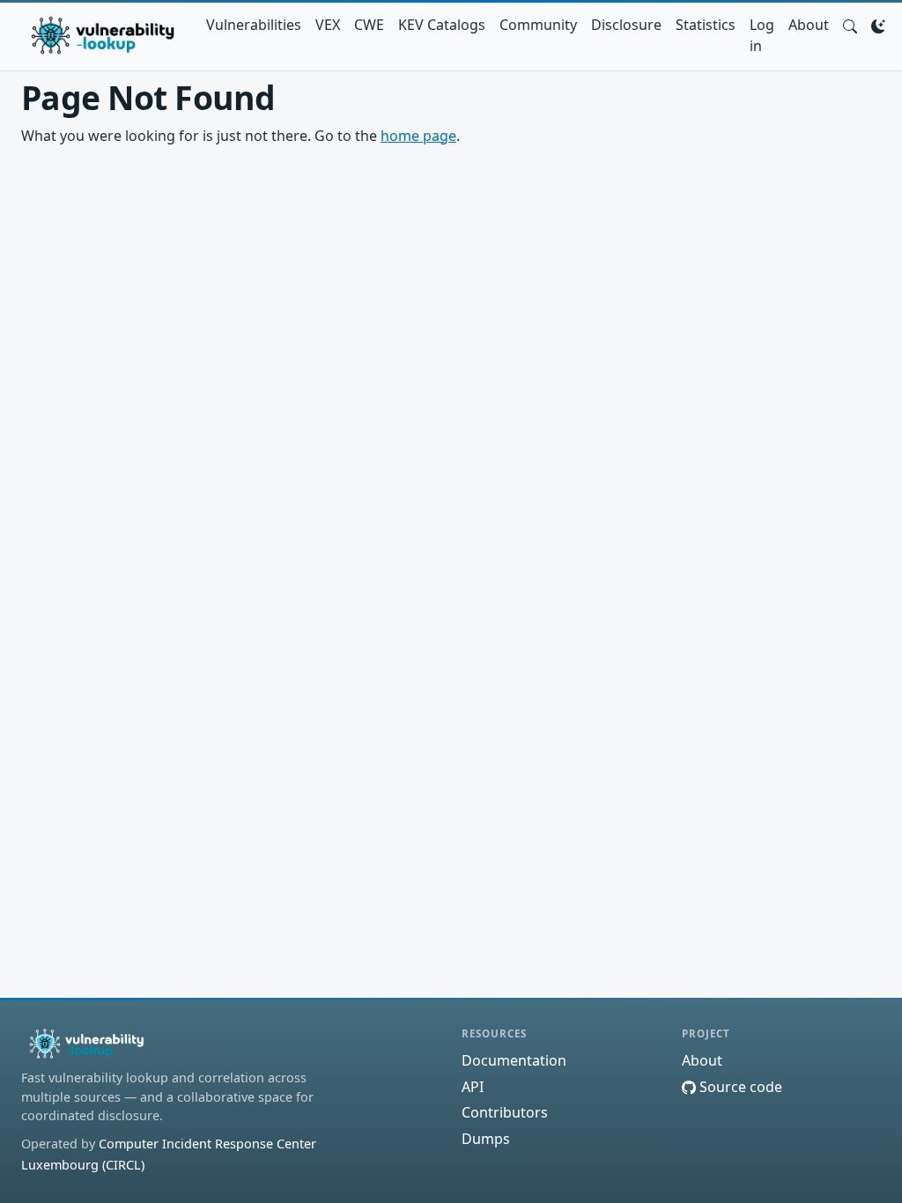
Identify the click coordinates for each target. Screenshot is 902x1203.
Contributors (505, 1112)
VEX (327, 24)
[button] (850, 24)
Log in (762, 35)
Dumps (486, 1138)
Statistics (706, 24)
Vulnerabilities (253, 24)
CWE (369, 24)
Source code (739, 1086)
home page (418, 135)
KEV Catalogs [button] (441, 24)
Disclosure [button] (626, 24)
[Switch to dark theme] (878, 24)
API (473, 1086)
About (808, 24)
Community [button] (538, 24)
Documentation (514, 1060)
